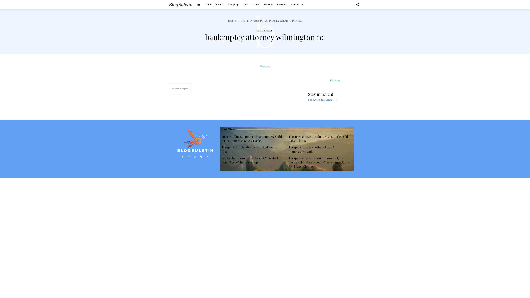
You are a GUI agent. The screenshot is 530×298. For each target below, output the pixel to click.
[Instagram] (188, 156)
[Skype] (201, 156)
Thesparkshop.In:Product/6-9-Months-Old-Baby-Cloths (319, 139)
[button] (356, 4)
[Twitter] (207, 156)
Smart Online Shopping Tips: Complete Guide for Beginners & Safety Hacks (252, 139)
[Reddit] (194, 156)
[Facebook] (182, 156)
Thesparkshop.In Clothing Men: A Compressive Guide (311, 149)
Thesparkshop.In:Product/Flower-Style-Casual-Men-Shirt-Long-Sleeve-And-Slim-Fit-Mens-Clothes (318, 162)
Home (232, 20)
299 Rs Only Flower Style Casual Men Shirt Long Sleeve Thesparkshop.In (250, 160)
